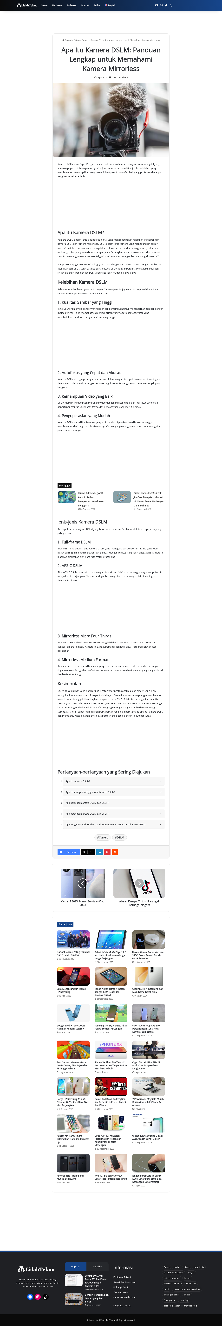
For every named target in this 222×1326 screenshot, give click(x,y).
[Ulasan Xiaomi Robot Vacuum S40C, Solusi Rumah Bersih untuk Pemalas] (148, 939)
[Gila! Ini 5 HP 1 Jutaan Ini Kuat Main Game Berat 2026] (148, 976)
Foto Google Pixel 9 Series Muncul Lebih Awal (71, 1177)
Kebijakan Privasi (122, 1277)
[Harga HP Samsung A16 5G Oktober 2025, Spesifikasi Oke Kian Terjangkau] (73, 1086)
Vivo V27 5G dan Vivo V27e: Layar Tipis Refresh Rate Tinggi (111, 1177)
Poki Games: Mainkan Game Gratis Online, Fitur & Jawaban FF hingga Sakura (72, 1065)
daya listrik (199, 1267)
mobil (166, 1289)
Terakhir (97, 1266)
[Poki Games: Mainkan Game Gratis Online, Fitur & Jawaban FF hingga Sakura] (73, 1050)
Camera (103, 837)
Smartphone (169, 1300)
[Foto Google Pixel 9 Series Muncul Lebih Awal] (73, 1163)
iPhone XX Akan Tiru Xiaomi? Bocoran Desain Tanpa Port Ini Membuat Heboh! (111, 1065)
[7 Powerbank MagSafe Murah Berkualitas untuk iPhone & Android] (148, 1086)
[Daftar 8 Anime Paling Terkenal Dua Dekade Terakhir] (73, 939)
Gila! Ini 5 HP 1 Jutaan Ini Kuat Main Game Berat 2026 (147, 990)
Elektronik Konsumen (173, 1272)
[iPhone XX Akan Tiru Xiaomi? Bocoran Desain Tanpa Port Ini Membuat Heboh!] (111, 1050)
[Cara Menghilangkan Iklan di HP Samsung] (73, 976)
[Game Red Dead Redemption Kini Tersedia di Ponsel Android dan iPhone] (111, 1086)
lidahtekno (191, 1283)
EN (126, 1305)
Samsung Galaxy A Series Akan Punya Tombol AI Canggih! (111, 1027)
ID (130, 1305)
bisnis (186, 1267)
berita (176, 1267)
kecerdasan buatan (173, 1283)
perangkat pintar (171, 1294)
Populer (75, 1266)
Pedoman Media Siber (124, 1297)
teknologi (184, 1300)
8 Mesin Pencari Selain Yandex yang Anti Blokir (97, 1298)
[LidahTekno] (27, 5)
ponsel (187, 1294)
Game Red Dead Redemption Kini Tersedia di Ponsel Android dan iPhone (111, 1102)
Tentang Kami (120, 1292)
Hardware (57, 5)
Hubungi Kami (120, 1287)
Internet (85, 5)
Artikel (97, 5)
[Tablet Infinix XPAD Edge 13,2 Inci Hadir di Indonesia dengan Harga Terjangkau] (111, 939)
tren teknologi (190, 1305)
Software (71, 5)
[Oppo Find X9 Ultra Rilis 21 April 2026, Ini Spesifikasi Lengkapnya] (148, 1050)
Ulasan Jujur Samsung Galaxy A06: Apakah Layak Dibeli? (147, 1137)
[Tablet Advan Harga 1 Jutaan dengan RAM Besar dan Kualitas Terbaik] (111, 976)
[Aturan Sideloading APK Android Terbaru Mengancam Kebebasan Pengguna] (67, 497)
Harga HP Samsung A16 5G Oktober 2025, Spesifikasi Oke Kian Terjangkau (72, 1102)
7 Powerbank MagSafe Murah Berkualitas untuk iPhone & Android (148, 1102)
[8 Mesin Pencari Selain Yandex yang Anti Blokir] (74, 1299)
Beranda (68, 40)
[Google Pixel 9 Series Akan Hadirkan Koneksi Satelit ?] (73, 1013)
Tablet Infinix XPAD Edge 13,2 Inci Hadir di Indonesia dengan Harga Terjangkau (110, 955)
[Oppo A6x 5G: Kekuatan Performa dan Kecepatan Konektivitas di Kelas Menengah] (111, 1123)
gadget (191, 1272)
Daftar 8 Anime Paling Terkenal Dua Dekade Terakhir (73, 953)
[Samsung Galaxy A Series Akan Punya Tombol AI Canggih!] (111, 1013)
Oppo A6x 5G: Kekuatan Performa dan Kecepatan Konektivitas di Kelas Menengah (108, 1140)
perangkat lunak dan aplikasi (187, 1289)
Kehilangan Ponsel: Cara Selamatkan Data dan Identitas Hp (73, 1139)
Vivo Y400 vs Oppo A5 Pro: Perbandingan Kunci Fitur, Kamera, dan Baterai (146, 1028)
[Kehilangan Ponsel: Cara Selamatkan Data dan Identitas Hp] (73, 1123)
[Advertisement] (111, 21)
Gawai (44, 5)
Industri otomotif (172, 1278)
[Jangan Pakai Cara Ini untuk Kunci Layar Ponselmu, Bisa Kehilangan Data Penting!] (148, 1163)
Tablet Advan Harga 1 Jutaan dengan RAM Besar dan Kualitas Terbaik (110, 992)
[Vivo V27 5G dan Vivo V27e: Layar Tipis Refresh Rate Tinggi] (111, 1163)
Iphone (187, 1278)
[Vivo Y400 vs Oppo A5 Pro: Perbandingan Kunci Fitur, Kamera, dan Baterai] (148, 1013)
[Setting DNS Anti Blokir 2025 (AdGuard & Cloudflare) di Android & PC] (74, 1280)
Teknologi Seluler (172, 1305)
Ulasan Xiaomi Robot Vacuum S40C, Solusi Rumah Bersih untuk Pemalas (147, 955)
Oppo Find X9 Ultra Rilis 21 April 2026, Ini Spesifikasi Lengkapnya (146, 1065)
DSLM (120, 837)
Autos (166, 1267)
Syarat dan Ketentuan (124, 1282)
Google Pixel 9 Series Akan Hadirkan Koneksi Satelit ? (71, 1027)
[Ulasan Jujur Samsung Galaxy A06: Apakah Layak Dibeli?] (148, 1123)
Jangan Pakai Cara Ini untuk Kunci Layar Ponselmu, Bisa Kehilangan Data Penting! (147, 1178)
